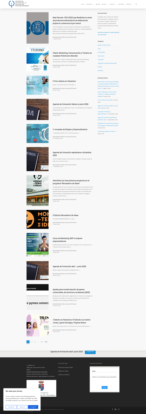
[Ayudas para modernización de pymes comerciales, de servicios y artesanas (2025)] (38, 297)
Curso (99, 48)
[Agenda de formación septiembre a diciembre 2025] (38, 159)
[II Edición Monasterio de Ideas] (38, 219)
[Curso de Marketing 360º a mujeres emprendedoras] (38, 245)
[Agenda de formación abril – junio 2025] (38, 270)
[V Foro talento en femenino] (38, 85)
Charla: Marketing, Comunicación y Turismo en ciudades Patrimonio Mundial (107, 94)
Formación (101, 59)
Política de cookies (63, 371)
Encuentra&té (101, 52)
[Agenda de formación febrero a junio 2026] (38, 109)
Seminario (100, 70)
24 (41, 342)
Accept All (33, 407)
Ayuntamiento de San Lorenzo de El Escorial (64, 37)
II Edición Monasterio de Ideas (106, 131)
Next (46, 342)
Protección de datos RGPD (65, 367)
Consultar (90, 351)
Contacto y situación (63, 374)
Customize (11, 407)
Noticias (100, 67)
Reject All (22, 407)
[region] (22, 399)
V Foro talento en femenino (105, 100)
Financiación (101, 56)
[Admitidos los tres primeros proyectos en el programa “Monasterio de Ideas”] (38, 190)
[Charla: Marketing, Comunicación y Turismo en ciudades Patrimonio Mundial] (38, 60)
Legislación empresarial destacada (107, 63)
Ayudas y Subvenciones (104, 45)
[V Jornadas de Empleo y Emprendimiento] (38, 133)
